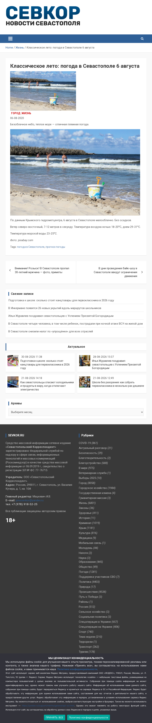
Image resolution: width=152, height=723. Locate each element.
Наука (82, 558)
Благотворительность (93, 458)
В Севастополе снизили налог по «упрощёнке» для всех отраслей (50, 331)
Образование (87, 561)
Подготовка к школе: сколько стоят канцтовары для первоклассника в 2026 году (61, 300)
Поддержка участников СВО (97, 576)
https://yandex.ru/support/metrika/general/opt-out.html (48, 705)
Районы (84, 601)
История (84, 518)
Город (15, 113)
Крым (82, 528)
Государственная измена (95, 493)
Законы (84, 508)
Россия (83, 606)
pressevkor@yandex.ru (30, 500)
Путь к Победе (88, 596)
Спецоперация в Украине (95, 621)
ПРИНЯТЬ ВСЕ (54, 717)
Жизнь (26, 113)
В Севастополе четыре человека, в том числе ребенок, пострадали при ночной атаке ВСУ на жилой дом (75, 323)
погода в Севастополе (30, 246)
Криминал (85, 523)
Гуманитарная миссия (93, 498)
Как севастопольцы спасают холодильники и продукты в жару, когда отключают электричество (47, 386)
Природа (84, 586)
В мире (83, 468)
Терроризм (86, 641)
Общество (85, 566)
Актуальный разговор (93, 448)
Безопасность (88, 453)
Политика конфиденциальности (77, 669)
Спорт (82, 631)
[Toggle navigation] (10, 38)
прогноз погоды (55, 246)
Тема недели (87, 636)
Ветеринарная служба (93, 473)
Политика (85, 581)
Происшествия (88, 591)
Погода (83, 571)
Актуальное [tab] (76, 346)
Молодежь (85, 548)
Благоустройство (90, 463)
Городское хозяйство (93, 488)
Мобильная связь (90, 543)
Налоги (83, 553)
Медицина (85, 538)
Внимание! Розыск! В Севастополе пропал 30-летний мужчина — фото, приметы (42, 270)
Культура (84, 533)
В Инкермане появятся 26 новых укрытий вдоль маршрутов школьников (54, 308)
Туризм (83, 651)
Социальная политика (93, 616)
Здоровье (85, 513)
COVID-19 (85, 443)
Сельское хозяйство (92, 611)
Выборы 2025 (87, 478)
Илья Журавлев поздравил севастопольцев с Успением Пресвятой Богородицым (60, 316)
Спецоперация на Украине (95, 626)
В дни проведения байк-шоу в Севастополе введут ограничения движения (115, 272)
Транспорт (85, 646)
